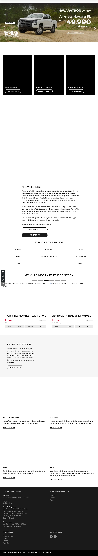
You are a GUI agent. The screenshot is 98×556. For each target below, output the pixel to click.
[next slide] (95, 28)
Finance (53, 498)
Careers (5, 538)
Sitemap (48, 553)
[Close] (3, 284)
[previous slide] (4, 27)
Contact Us (35, 235)
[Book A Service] (3, 280)
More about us (34, 229)
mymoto (42, 224)
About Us (6, 543)
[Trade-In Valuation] (3, 272)
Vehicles (53, 495)
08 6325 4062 (7, 503)
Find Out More (15, 367)
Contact (5, 541)
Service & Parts (8, 536)
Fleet (51, 500)
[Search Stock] (3, 276)
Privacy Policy (40, 553)
